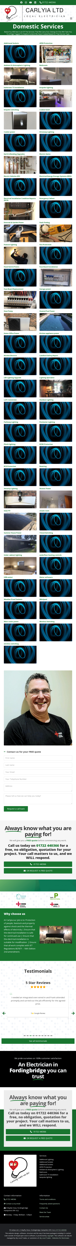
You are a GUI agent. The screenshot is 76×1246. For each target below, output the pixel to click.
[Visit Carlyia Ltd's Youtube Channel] (30, 2)
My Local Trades (45, 1238)
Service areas (44, 1216)
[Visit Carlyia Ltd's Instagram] (26, 2)
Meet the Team (45, 1212)
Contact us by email (13, 1204)
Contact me (43, 1208)
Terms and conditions (47, 1199)
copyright (50, 1236)
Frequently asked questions (49, 1204)
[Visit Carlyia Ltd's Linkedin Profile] (35, 2)
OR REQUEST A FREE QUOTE (39, 870)
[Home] (35, 13)
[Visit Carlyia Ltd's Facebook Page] (21, 2)
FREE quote (32, 840)
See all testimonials (38, 1041)
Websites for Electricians (60, 1238)
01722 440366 (49, 2)
